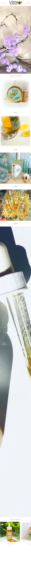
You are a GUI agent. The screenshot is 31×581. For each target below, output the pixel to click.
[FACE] (15, 131)
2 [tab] (13, 514)
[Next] (29, 531)
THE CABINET (22, 42)
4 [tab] (18, 514)
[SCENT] (15, 168)
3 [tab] (15, 514)
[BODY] (15, 94)
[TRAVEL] (15, 205)
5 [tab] (20, 514)
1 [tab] (11, 514)
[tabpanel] (15, 372)
